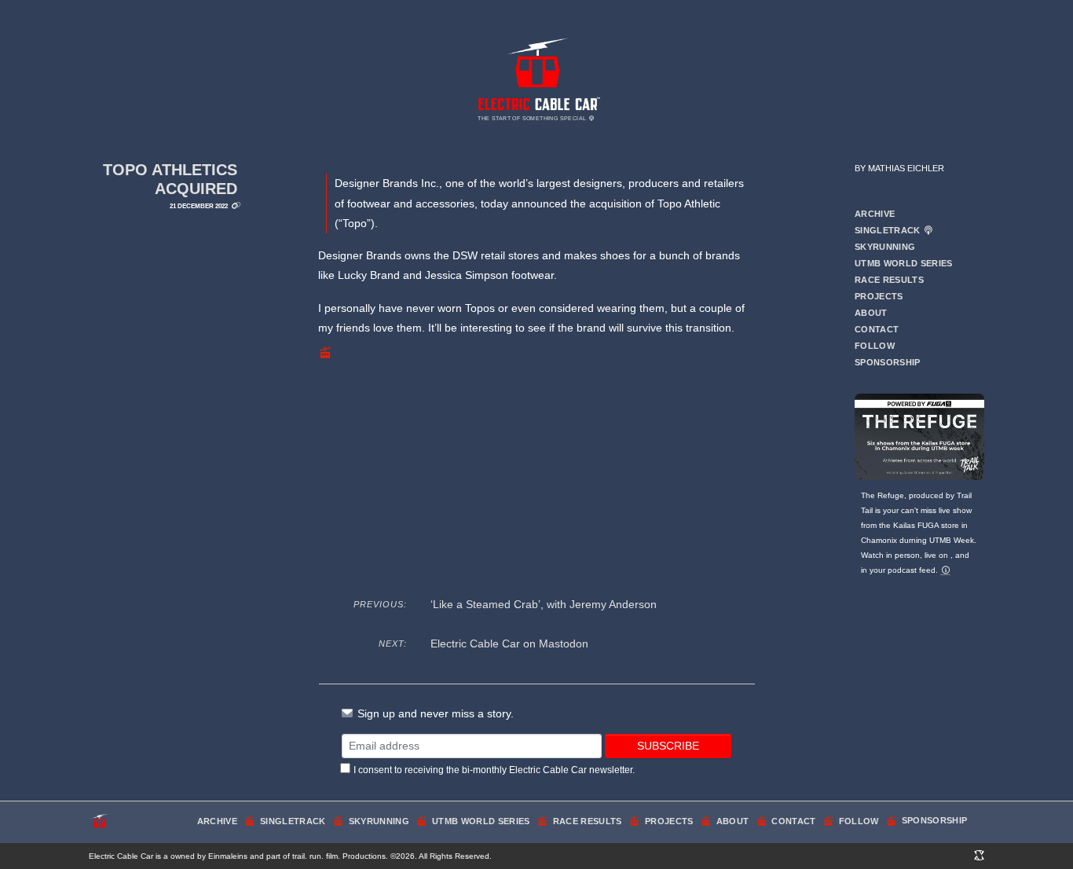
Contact (877, 329)
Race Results (889, 279)
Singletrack (889, 230)
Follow (875, 345)
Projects (879, 296)
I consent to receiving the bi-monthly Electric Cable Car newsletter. (494, 770)
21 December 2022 (199, 206)
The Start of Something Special (533, 118)
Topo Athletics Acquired (170, 179)
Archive (875, 213)
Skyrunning (885, 246)
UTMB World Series (904, 263)
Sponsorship (888, 362)
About (871, 312)
